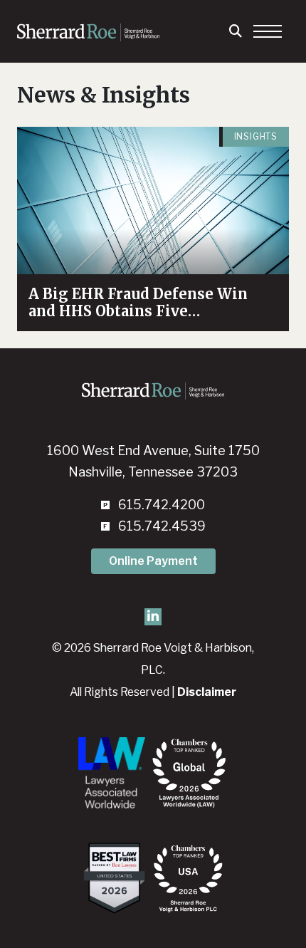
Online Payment (153, 561)
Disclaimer (206, 692)
